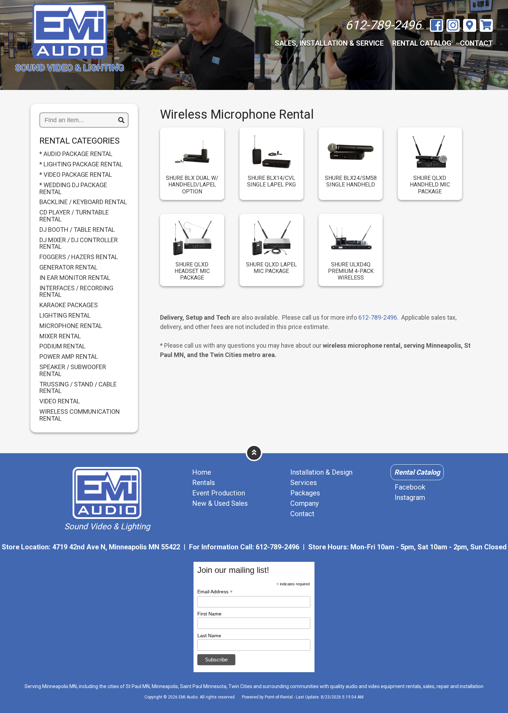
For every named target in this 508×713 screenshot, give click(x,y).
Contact (476, 43)
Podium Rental (62, 346)
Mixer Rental (60, 336)
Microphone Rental (70, 325)
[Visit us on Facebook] (436, 25)
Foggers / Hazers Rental (78, 257)
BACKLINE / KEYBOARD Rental (83, 202)
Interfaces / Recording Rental (76, 292)
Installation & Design (321, 472)
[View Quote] (486, 25)
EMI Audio (188, 697)
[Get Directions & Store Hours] (469, 25)
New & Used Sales (220, 503)
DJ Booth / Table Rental (77, 229)
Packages (305, 493)
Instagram (410, 497)
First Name (209, 613)
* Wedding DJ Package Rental (73, 188)
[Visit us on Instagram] (453, 25)
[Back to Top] (254, 452)
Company (304, 503)
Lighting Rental (65, 315)
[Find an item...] (121, 120)
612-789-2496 (377, 317)
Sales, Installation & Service (329, 43)
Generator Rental (68, 267)
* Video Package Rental (75, 174)
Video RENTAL (59, 401)
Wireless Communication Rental (79, 415)
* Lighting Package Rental (81, 164)
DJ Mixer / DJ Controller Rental (78, 243)
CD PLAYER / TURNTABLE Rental (74, 216)
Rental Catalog (421, 43)
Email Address (215, 591)
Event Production (218, 493)
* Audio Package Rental (75, 153)
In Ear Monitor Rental (74, 277)
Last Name (209, 635)
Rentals (203, 482)
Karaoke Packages (68, 305)
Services (303, 482)
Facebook (410, 487)
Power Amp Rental (68, 356)
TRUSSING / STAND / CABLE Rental (78, 388)
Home (201, 472)
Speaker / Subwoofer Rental (72, 370)
